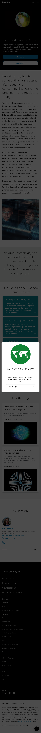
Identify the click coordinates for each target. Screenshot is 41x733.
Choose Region (13, 387)
